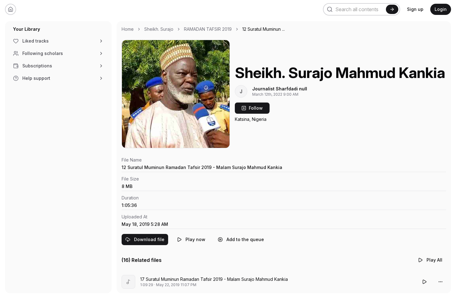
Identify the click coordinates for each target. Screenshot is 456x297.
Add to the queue (245, 239)
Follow (256, 108)
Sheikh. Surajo (158, 29)
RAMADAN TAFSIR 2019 (208, 29)
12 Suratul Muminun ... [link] (263, 29)
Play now (195, 239)
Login (441, 9)
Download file (149, 239)
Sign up (415, 9)
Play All (434, 260)
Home (128, 29)
